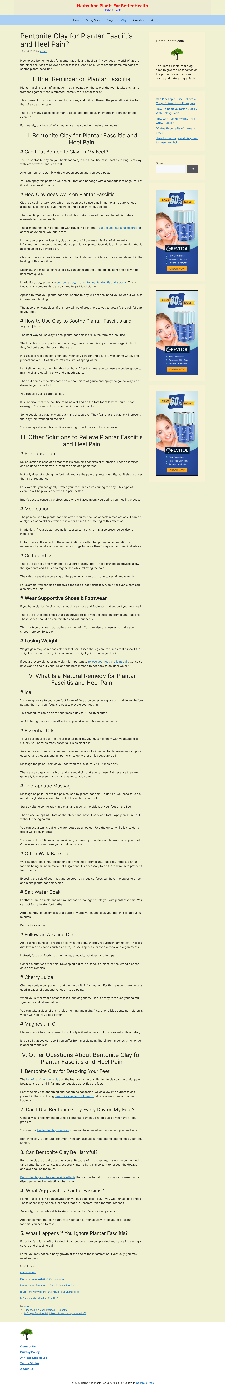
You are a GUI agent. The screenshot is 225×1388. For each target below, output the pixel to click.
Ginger (111, 20)
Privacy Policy (30, 1352)
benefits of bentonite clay (43, 1079)
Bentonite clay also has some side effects (47, 1177)
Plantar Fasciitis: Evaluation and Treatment (42, 1279)
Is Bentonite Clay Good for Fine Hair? (39, 1298)
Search (160, 163)
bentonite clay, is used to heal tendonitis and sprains (91, 282)
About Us (26, 1369)
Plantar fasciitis (28, 1272)
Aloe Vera (138, 20)
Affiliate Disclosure (33, 1357)
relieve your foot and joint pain (108, 661)
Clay (123, 20)
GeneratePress (145, 1382)
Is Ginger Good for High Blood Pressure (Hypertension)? (55, 1313)
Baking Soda (92, 20)
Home (75, 20)
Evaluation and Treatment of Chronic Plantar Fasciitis (47, 1285)
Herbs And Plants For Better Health (112, 5)
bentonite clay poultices (53, 1130)
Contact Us (28, 1346)
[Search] (192, 169)
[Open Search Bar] (151, 20)
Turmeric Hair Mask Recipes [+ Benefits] (46, 1309)
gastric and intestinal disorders (119, 227)
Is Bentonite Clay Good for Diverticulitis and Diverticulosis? (50, 1291)
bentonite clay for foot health (74, 1096)
